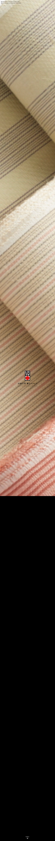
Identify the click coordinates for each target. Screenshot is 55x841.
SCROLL (27, 836)
